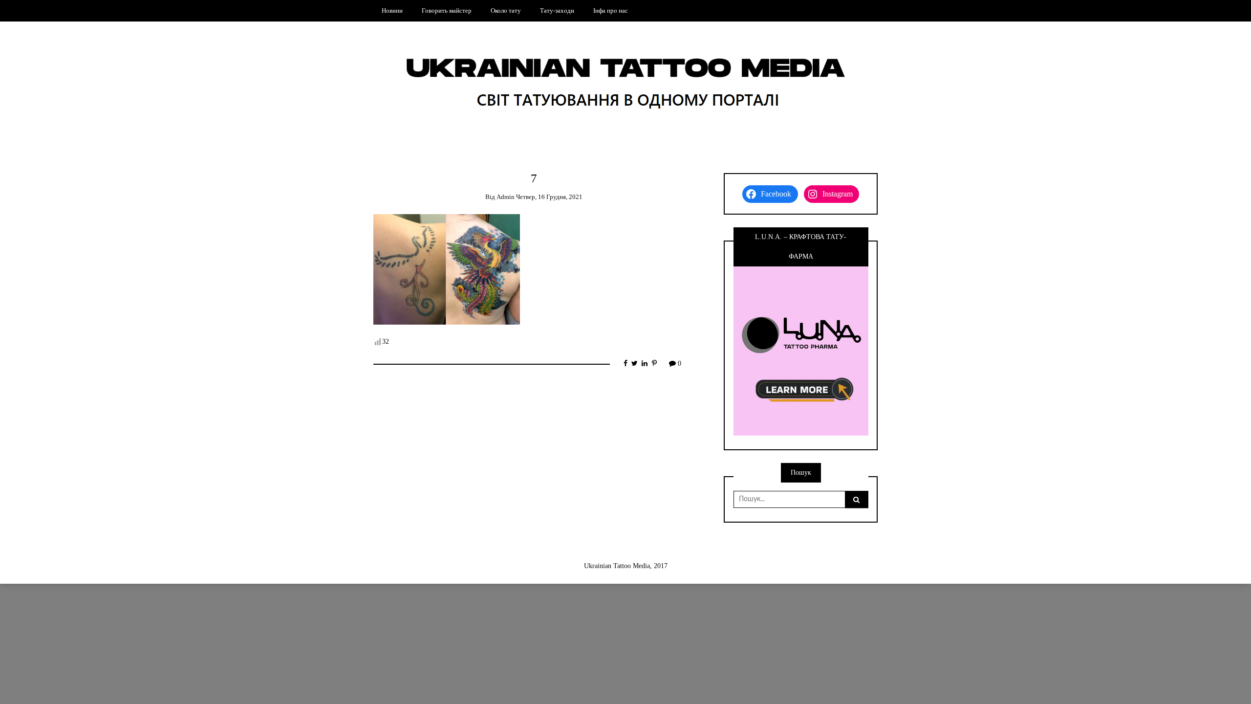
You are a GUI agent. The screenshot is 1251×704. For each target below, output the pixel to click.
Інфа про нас (610, 10)
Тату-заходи (557, 10)
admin (505, 196)
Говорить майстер (447, 10)
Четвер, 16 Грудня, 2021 (549, 196)
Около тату (506, 10)
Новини (392, 10)
